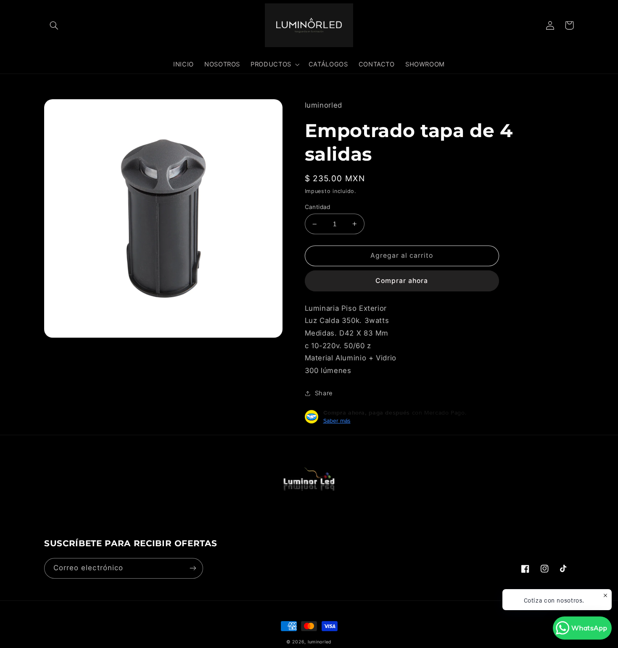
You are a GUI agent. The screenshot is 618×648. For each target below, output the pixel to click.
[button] (53, 25)
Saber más (337, 420)
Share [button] (324, 393)
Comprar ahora (401, 281)
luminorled (320, 642)
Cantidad (317, 207)
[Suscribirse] (193, 568)
